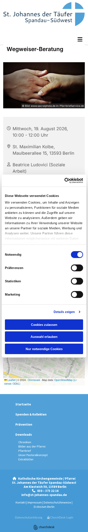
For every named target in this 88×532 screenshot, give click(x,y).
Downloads (23, 434)
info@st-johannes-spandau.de (44, 495)
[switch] (77, 267)
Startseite (23, 404)
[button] (44, 39)
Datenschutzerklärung (28, 517)
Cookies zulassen (44, 324)
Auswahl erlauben (44, 337)
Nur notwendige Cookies (44, 349)
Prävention (23, 424)
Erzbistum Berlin (44, 507)
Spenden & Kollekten (31, 414)
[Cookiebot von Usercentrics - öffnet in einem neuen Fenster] (64, 180)
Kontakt (21, 502)
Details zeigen (64, 312)
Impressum (35, 502)
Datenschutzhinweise (57, 502)
